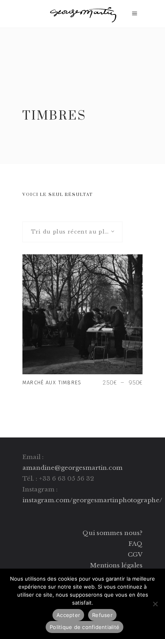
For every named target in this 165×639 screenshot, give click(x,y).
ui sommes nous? (116, 533)
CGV (135, 554)
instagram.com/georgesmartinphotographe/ (92, 500)
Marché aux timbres (51, 382)
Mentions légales (116, 565)
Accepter (68, 615)
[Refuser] (155, 604)
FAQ (136, 543)
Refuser (102, 615)
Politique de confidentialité (84, 627)
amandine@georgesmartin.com (72, 467)
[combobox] (72, 232)
